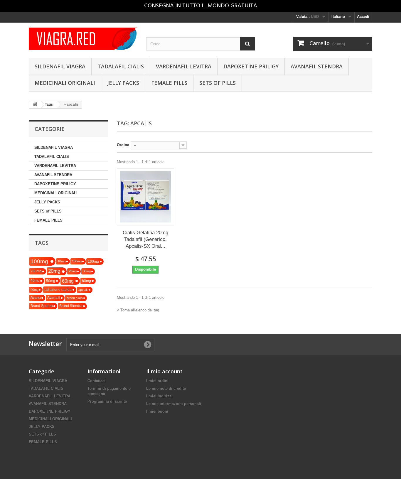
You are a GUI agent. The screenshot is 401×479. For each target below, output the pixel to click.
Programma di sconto (107, 401)
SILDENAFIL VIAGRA (60, 66)
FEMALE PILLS (169, 82)
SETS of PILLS (217, 82)
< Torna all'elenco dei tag (138, 310)
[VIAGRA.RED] (83, 38)
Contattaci (96, 381)
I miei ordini (157, 381)
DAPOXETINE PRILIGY (251, 66)
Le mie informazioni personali (173, 404)
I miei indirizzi (159, 396)
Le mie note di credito (166, 388)
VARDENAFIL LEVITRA (183, 66)
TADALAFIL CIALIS (120, 66)
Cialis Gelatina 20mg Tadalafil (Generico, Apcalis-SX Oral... (145, 239)
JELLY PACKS (123, 82)
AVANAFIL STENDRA (317, 66)
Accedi (363, 16)
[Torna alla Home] (35, 104)
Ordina (123, 145)
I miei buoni (157, 411)
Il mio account (164, 371)
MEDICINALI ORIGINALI (65, 82)
